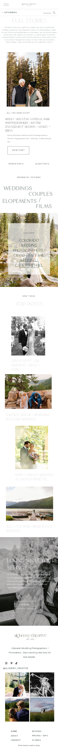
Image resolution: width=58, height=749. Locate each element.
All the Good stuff (18, 113)
